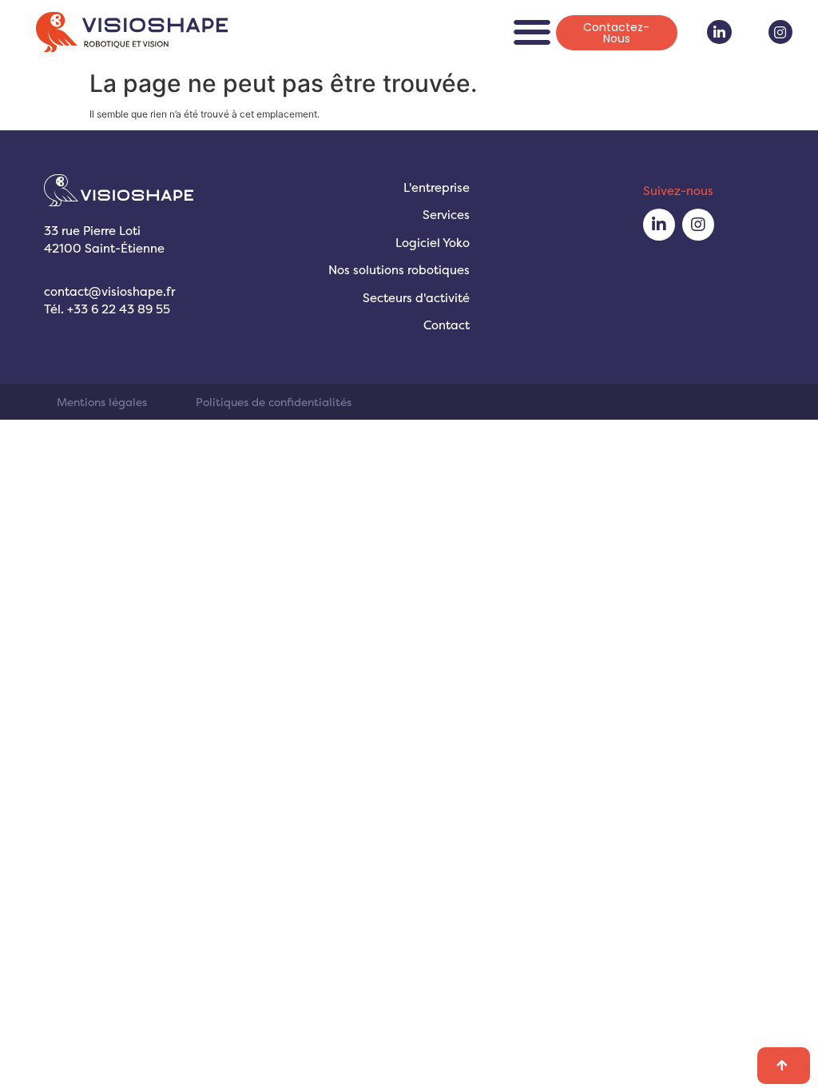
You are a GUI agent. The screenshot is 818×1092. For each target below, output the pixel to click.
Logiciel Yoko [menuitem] (432, 242)
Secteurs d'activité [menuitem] (416, 297)
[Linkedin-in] (719, 32)
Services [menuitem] (446, 214)
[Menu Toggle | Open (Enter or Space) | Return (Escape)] (532, 32)
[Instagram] (780, 32)
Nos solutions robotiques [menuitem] (399, 269)
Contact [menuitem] (446, 325)
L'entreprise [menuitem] (436, 187)
